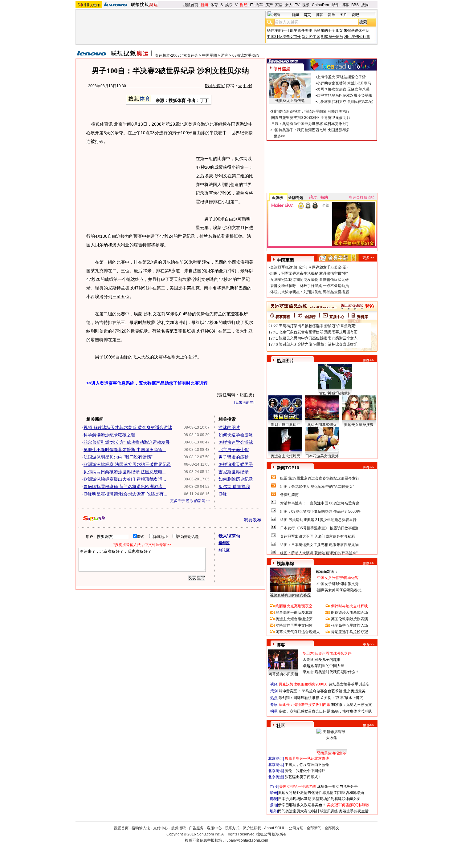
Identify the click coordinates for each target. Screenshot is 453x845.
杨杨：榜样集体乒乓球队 (351, 711)
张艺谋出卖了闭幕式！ (303, 777)
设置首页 (121, 828)
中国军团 (209, 55)
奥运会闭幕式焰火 (322, 424)
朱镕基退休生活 (356, 30)
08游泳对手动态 (245, 55)
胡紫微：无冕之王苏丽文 (351, 704)
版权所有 (279, 834)
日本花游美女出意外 (322, 456)
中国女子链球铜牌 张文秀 (338, 584)
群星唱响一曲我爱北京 (293, 612)
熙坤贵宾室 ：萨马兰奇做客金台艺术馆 (310, 691)
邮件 (335, 5)
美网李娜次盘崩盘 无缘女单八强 (343, 89)
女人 (288, 5)
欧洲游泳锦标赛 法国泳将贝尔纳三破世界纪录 (127, 464)
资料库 (362, 317)
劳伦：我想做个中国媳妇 (305, 771)
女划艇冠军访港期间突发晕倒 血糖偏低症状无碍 (309, 279)
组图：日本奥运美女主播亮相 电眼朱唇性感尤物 (319, 545)
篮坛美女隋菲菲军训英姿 (349, 684)
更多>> (279, 136)
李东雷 (308, 672)
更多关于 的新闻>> (190, 501)
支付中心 (160, 828)
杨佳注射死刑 (278, 30)
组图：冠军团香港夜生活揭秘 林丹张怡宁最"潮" (309, 273)
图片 (343, 15)
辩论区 (224, 550)
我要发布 (252, 519)
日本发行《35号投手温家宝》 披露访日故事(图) (319, 528)
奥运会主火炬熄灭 (285, 456)
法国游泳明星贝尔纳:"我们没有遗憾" (118, 457)
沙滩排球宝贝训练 (323, 811)
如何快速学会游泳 (235, 434)
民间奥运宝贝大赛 (293, 811)
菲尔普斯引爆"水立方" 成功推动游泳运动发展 (127, 442)
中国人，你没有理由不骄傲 (307, 764)
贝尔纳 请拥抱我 (234, 486)
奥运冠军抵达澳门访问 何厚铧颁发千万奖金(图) (309, 267)
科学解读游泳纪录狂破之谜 (109, 434)
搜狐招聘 (178, 828)
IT (251, 5)
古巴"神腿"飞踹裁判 (335, 393)
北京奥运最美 (354, 691)
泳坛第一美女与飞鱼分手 (337, 786)
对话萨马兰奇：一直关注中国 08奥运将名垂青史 (319, 503)
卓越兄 (308, 666)
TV (297, 5)
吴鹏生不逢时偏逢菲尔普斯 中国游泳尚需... (125, 449)
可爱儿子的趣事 (328, 659)
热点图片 (285, 360)
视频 (305, 5)
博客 (345, 5)
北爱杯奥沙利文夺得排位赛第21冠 (345, 101)
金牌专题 (295, 198)
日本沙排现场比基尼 (294, 799)
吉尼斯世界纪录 (233, 471)
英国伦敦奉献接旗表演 (349, 619)
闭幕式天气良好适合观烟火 (297, 632)
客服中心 (214, 828)
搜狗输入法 (141, 828)
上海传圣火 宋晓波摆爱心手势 (341, 77)
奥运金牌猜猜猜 (362, 197)
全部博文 (331, 828)
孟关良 (308, 659)
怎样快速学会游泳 (235, 442)
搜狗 (365, 5)
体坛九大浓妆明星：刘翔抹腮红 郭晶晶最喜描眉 (309, 292)
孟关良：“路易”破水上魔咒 (341, 698)
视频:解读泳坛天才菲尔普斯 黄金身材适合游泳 (128, 427)
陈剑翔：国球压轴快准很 (299, 698)
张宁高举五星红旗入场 (349, 625)
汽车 (259, 5)
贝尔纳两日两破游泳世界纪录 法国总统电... (125, 471)
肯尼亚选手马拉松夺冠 (349, 632)
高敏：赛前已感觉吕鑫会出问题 (304, 711)
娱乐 (229, 5)
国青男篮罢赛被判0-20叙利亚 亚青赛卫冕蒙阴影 (310, 117)
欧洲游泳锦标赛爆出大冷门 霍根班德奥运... (125, 479)
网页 (307, 15)
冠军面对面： (327, 571)
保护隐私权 (252, 828)
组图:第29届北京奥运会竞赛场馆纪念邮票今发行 (319, 478)
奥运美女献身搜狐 (358, 424)
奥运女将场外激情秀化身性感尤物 (305, 792)
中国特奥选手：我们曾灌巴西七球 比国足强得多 (310, 130)
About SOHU (275, 828)
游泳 (224, 55)
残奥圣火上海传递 (290, 101)
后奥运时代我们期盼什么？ (337, 672)
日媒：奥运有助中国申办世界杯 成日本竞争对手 (310, 124)
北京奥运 (275, 758)
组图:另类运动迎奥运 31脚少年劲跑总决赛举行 (318, 520)
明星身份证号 (332, 36)
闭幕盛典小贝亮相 (283, 674)
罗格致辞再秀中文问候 (293, 625)
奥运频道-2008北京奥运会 (176, 55)
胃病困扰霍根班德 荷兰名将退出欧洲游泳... (125, 486)
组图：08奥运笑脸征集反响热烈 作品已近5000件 (320, 511)
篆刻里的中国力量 (329, 666)
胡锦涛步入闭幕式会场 (349, 612)
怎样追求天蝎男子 (235, 464)
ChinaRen (320, 5)
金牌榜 (277, 198)
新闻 (204, 5)
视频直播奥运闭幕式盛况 (290, 595)
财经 (243, 5)
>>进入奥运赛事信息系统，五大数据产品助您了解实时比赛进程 (147, 383)
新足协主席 (311, 36)
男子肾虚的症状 (233, 457)
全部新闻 (314, 828)
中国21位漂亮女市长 (284, 36)
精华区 (224, 543)
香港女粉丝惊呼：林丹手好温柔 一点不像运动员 (309, 286)
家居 (279, 5)
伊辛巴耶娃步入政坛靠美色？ (302, 805)
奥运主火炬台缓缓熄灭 (293, 619)
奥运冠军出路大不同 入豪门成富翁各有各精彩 (317, 536)
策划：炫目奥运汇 (285, 424)
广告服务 (196, 828)
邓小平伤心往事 (357, 36)
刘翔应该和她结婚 (349, 792)
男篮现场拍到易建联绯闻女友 (336, 799)
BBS (355, 5)
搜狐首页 (190, 5)
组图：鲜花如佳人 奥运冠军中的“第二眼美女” (317, 486)
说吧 (355, 15)
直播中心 (336, 317)
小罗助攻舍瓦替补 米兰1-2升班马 (344, 83)
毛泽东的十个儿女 (328, 30)
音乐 (331, 15)
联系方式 (232, 828)
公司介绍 (296, 828)
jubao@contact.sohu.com (247, 840)
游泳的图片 (229, 427)
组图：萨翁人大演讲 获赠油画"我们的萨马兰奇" (318, 553)
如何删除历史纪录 (235, 479)
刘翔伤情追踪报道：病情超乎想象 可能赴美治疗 (310, 111)
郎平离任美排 (301, 30)
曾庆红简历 (289, 495)
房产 (269, 5)
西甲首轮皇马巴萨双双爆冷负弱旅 (344, 95)
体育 (214, 5)
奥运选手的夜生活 (354, 811)
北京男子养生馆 (233, 449)
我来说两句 (215, 86)
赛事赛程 (282, 317)
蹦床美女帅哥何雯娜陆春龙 (339, 590)
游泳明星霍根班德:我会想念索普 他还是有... (125, 493)
